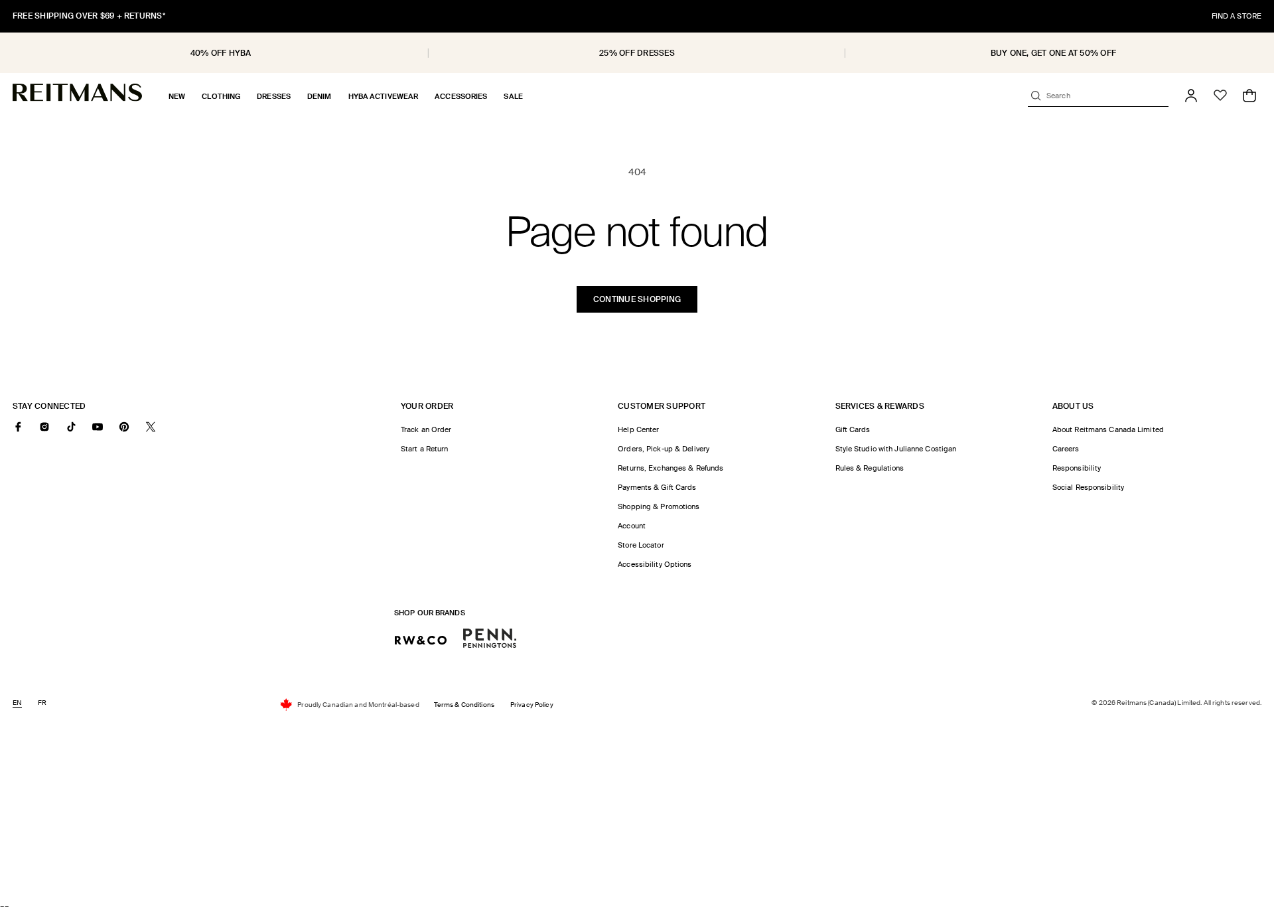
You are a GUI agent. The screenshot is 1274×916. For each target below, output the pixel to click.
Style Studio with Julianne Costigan (896, 448)
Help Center (638, 429)
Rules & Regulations (869, 468)
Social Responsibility (1088, 487)
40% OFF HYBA (220, 53)
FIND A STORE (1236, 16)
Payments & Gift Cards (657, 487)
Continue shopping (637, 299)
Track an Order (426, 429)
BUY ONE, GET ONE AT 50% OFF (1053, 53)
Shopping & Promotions (658, 506)
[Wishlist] (1220, 95)
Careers (1066, 448)
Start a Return (425, 448)
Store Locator (641, 545)
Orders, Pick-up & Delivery (663, 448)
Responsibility (1076, 468)
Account (632, 525)
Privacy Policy (531, 704)
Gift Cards (853, 429)
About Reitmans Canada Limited (1108, 429)
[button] (177, 96)
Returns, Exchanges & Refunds (670, 468)
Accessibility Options (654, 564)
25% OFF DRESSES (637, 53)
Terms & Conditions (464, 704)
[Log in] (1191, 95)
